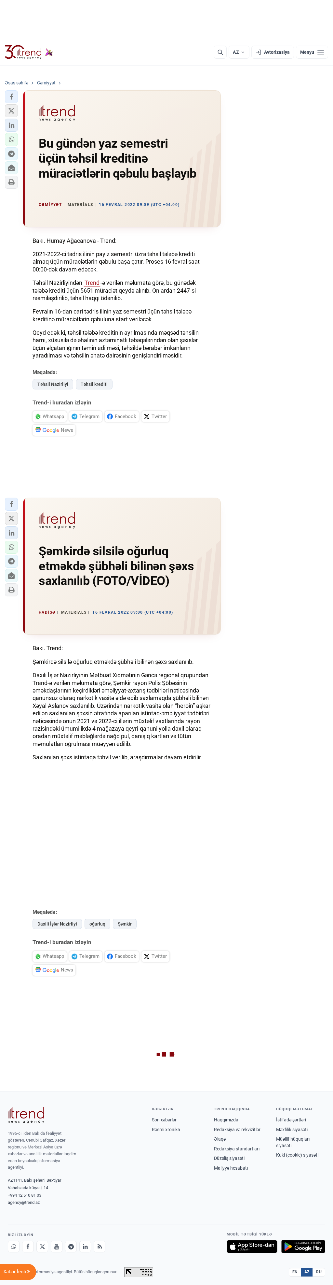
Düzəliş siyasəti (229, 1158)
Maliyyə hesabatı (231, 1168)
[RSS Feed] (99, 1246)
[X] (42, 1246)
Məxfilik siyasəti (292, 1129)
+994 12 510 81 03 (24, 1195)
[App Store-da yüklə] (252, 1246)
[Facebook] (28, 1246)
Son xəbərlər (164, 1119)
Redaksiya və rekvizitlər (237, 1129)
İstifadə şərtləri (291, 1119)
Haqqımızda (226, 1119)
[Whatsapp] (14, 1246)
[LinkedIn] (85, 1246)
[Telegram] (71, 1246)
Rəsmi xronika (166, 1129)
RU (319, 1272)
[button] (11, 97)
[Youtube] (56, 1246)
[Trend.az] (29, 52)
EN (295, 1272)
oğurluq (97, 924)
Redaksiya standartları (237, 1148)
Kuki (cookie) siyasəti (297, 1155)
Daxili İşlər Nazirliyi (57, 924)
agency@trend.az (24, 1202)
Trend (92, 282)
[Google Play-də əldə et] (303, 1246)
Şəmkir (125, 924)
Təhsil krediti (94, 384)
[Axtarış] (220, 52)
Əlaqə (220, 1139)
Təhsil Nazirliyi (52, 384)
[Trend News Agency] (26, 1115)
